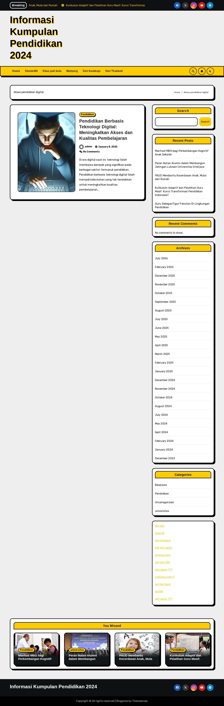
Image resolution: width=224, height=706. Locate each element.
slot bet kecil (163, 584)
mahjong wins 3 (164, 577)
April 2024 (161, 432)
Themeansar (139, 701)
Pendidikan (87, 114)
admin (88, 146)
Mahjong (72, 71)
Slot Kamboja (91, 71)
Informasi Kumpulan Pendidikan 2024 (53, 686)
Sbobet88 (31, 71)
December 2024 (165, 380)
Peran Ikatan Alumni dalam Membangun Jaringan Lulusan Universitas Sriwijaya (83, 661)
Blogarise (122, 701)
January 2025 (164, 371)
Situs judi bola (51, 71)
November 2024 (165, 388)
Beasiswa (161, 484)
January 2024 (164, 449)
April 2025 (161, 345)
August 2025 (163, 310)
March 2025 (162, 354)
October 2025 (163, 293)
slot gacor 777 (163, 569)
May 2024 (161, 423)
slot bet (159, 525)
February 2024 (164, 441)
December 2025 (165, 275)
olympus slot (163, 555)
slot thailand (163, 540)
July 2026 (161, 258)
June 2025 (162, 327)
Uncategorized (164, 502)
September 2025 (165, 301)
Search (183, 111)
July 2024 (161, 414)
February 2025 (164, 362)
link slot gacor (163, 547)
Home (16, 71)
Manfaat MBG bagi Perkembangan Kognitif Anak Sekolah (34, 659)
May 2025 (161, 336)
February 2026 (164, 267)
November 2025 (165, 284)
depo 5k (159, 533)
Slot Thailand (114, 71)
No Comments (91, 151)
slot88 (159, 591)
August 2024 (163, 406)
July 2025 (161, 319)
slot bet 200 (162, 562)
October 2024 (163, 397)
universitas (162, 511)
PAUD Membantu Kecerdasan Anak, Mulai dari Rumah (136, 659)
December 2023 (165, 458)
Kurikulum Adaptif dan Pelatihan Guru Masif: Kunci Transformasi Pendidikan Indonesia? (179, 191)
